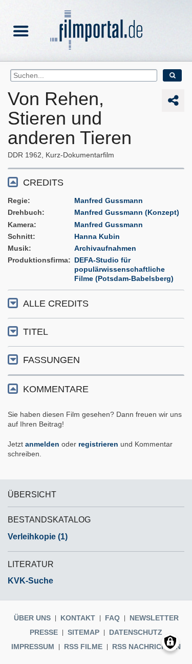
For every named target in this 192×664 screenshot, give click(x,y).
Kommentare (56, 389)
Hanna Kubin (97, 236)
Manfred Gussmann (108, 200)
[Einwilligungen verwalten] (170, 642)
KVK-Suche (30, 580)
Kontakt (77, 618)
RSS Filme (83, 646)
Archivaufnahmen (105, 248)
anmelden (42, 444)
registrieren (98, 444)
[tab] (96, 182)
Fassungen (51, 360)
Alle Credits (56, 303)
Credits (43, 182)
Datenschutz (135, 632)
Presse (44, 632)
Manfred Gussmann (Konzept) (126, 212)
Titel (35, 332)
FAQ (112, 618)
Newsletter (154, 618)
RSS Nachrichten (146, 646)
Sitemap (83, 632)
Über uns (32, 618)
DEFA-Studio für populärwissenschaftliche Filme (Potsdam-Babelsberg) (124, 269)
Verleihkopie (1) (38, 536)
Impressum (32, 646)
